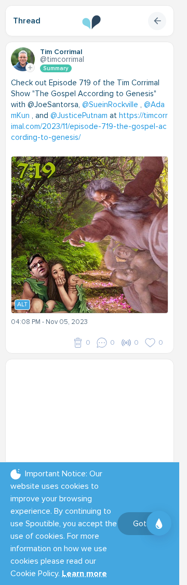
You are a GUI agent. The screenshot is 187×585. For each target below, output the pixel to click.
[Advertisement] (93, 430)
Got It (143, 523)
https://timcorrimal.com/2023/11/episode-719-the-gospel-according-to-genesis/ (89, 126)
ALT (22, 304)
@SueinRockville (110, 104)
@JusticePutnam (79, 115)
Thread (27, 21)
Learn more (84, 573)
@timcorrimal (62, 59)
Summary (56, 68)
